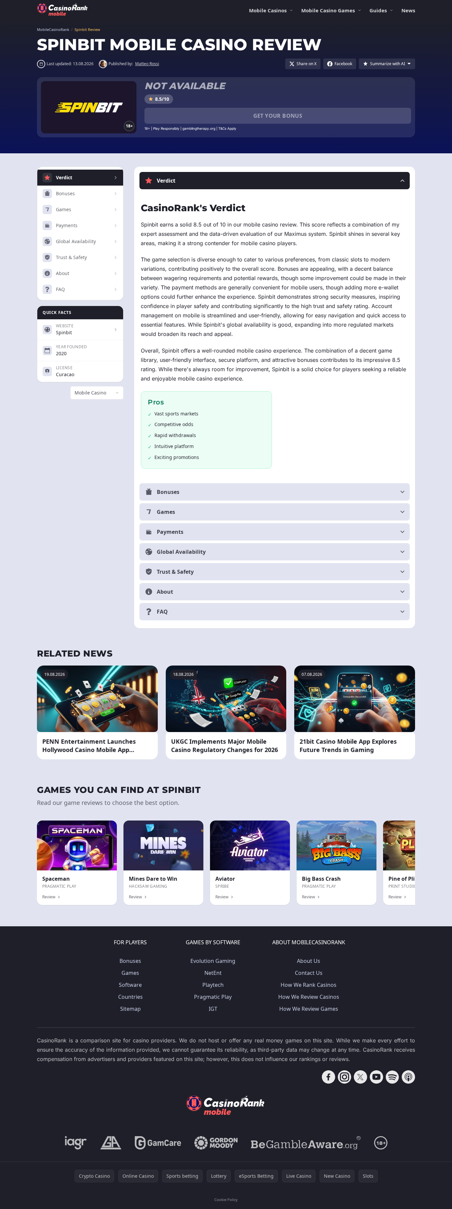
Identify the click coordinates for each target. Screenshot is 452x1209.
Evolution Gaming (212, 961)
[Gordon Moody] (216, 1142)
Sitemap (130, 1008)
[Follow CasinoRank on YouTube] (376, 1077)
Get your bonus (278, 115)
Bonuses (130, 961)
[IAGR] (76, 1142)
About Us (308, 961)
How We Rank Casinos (309, 984)
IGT (213, 1008)
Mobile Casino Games (328, 10)
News (408, 10)
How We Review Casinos (308, 996)
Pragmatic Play (213, 996)
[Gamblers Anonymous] (110, 1142)
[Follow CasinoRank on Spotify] (392, 1077)
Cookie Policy (226, 1199)
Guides (378, 10)
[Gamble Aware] (306, 1142)
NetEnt (213, 973)
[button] (274, 180)
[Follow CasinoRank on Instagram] (344, 1077)
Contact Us (309, 973)
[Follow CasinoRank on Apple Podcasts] (408, 1077)
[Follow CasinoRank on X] (360, 1077)
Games (130, 973)
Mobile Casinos (268, 10)
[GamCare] (158, 1142)
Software (130, 984)
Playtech (213, 984)
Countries (130, 996)
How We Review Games (308, 1008)
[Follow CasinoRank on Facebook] (328, 1077)
